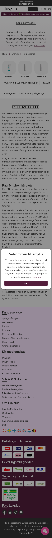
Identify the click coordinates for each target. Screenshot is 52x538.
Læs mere (36, 276)
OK (26, 283)
